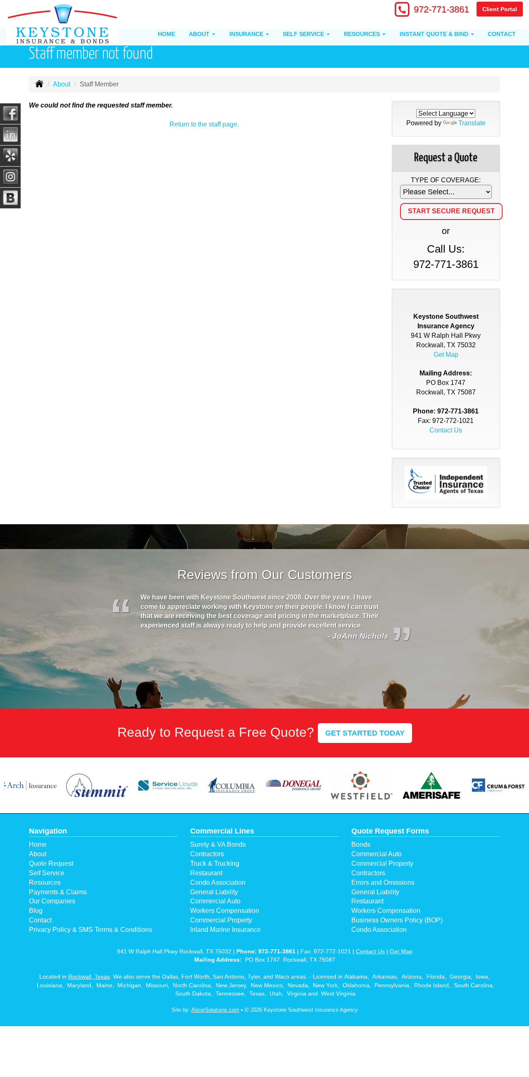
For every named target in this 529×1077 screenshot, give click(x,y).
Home (166, 34)
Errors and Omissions (383, 882)
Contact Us (445, 430)
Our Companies (52, 901)
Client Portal (499, 9)
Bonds (360, 844)
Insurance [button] (247, 34)
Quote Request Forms (390, 831)
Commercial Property (221, 920)
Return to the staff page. (204, 124)
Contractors (207, 853)
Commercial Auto (215, 901)
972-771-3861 (441, 9)
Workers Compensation (224, 910)
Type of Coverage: (446, 180)
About (61, 84)
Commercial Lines (222, 831)
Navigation (48, 831)
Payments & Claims (58, 892)
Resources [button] (362, 34)
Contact (502, 34)
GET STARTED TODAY (365, 733)
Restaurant (206, 872)
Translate (472, 123)
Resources (45, 882)
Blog (36, 910)
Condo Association (217, 882)
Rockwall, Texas (89, 976)
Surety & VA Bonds (218, 844)
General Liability (214, 892)
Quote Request (51, 863)
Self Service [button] (304, 34)
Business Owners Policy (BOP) (397, 920)
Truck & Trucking (214, 863)
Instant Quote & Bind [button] (435, 34)
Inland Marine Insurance (225, 929)
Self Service (46, 872)
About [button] (200, 34)
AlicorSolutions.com (215, 1010)
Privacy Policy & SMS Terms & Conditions (90, 929)
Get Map (446, 354)
